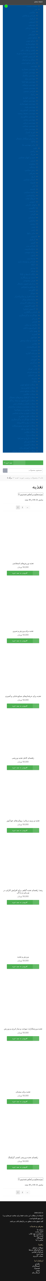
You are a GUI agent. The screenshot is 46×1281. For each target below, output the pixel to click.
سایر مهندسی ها (28, 145)
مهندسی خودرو (29, 98)
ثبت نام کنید (30, 459)
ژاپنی (33, 230)
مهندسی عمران (29, 72)
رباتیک (32, 94)
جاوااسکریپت (30, 249)
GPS (33, 142)
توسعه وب (31, 258)
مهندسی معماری (28, 69)
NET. (33, 265)
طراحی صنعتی (29, 91)
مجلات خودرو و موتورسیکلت (23, 426)
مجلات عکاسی (29, 394)
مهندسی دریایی (29, 123)
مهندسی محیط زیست (26, 113)
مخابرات (31, 135)
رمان (35, 366)
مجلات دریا (30, 435)
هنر (36, 9)
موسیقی (31, 25)
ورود (41, 459)
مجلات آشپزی (29, 445)
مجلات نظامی (29, 432)
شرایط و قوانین (37, 1252)
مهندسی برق (30, 79)
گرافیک (32, 19)
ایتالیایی (32, 221)
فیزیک (32, 154)
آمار (33, 186)
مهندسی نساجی (28, 126)
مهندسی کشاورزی (27, 110)
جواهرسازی (30, 44)
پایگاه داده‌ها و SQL (27, 274)
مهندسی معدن (29, 120)
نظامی (34, 344)
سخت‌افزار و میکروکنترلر (25, 296)
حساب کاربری (38, 1256)
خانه (41, 478)
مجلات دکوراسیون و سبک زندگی (22, 400)
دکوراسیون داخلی (30, 328)
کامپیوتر (34, 236)
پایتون (33, 255)
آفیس (33, 243)
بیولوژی (32, 164)
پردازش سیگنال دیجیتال (25, 139)
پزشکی (32, 167)
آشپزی (34, 334)
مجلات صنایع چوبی (27, 385)
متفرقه (34, 378)
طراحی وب (30, 246)
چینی (33, 227)
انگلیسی (32, 208)
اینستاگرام (36, 1266)
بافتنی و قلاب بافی (27, 50)
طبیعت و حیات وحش (28, 340)
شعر (33, 31)
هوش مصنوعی (29, 280)
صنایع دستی (32, 38)
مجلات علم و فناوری (27, 416)
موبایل (32, 293)
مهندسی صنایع (29, 101)
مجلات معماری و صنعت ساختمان (21, 407)
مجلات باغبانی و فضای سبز (24, 404)
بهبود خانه (33, 331)
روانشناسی (30, 195)
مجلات (34, 381)
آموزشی (34, 359)
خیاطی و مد (30, 47)
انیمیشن (32, 22)
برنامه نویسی (30, 252)
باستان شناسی (29, 180)
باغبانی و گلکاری (30, 312)
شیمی (32, 161)
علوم (35, 148)
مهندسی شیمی (29, 88)
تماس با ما (39, 1240)
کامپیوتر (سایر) (29, 309)
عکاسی (32, 12)
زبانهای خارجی (31, 205)
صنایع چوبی (30, 41)
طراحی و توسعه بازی (26, 262)
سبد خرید (39, 1254)
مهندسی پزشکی (28, 85)
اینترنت (34, 356)
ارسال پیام (36, 1273)
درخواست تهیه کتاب (36, 1234)
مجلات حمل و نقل (28, 429)
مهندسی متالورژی (28, 116)
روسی (32, 224)
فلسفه (32, 189)
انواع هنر (31, 34)
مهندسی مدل (30, 129)
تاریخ (33, 176)
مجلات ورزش (29, 441)
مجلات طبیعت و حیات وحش (23, 451)
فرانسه (32, 211)
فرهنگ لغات (30, 199)
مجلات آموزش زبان (27, 448)
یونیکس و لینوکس (28, 287)
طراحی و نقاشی (28, 16)
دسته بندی (38, 1)
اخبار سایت (39, 1232)
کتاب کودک (32, 369)
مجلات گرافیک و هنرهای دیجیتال (22, 397)
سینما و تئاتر (30, 28)
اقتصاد (32, 183)
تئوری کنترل (30, 132)
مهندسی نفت (30, 107)
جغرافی (32, 173)
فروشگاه (40, 1238)
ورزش (34, 318)
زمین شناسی (30, 170)
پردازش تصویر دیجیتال (26, 284)
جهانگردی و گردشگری (28, 315)
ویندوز (32, 268)
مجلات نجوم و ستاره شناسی (23, 413)
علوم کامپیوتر (29, 306)
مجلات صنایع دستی (27, 391)
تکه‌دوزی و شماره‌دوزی (26, 53)
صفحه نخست (31, 6)
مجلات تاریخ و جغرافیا (26, 438)
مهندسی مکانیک (28, 75)
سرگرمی (33, 363)
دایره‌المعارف (31, 347)
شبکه (33, 271)
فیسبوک (37, 1268)
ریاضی (32, 151)
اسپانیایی (31, 217)
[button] (19, 575)
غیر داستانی (32, 375)
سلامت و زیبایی (31, 325)
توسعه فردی (32, 372)
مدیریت (34, 350)
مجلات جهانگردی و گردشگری (23, 419)
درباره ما (40, 1230)
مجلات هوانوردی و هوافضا (24, 410)
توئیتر (38, 1270)
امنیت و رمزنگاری (28, 277)
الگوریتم (32, 290)
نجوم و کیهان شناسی (26, 157)
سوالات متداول (37, 1248)
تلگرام (38, 1264)
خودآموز (34, 337)
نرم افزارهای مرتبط (36, 1250)
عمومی (32, 202)
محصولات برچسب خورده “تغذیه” (26, 478)
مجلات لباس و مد (28, 388)
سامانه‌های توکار (28, 299)
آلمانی (32, 214)
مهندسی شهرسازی (27, 104)
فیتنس (34, 322)
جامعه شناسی (29, 192)
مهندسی (34, 66)
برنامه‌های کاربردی (27, 303)
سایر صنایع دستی (28, 63)
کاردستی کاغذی (28, 56)
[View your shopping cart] (8, 3)
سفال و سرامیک (28, 60)
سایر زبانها (31, 233)
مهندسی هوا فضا (28, 82)
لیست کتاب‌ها (38, 1236)
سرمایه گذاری (31, 353)
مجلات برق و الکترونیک (26, 423)
